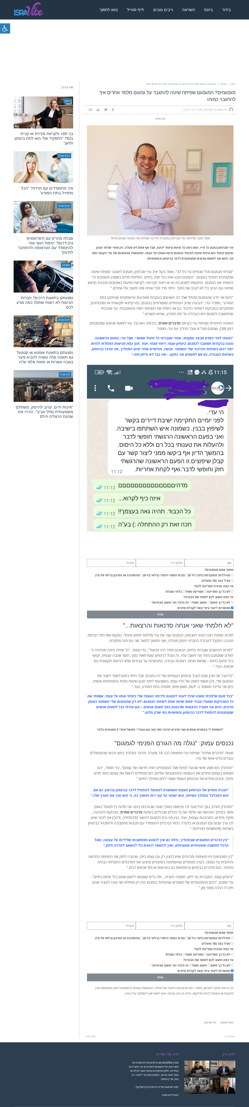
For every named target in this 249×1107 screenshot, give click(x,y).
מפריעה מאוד (194, 591)
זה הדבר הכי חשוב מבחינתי (170, 602)
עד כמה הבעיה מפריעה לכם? (213, 586)
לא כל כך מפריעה (218, 591)
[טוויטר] (105, 110)
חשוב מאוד (199, 602)
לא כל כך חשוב (220, 602)
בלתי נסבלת (174, 591)
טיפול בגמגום (227, 1022)
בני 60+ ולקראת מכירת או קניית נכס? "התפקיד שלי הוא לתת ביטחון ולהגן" (44, 138)
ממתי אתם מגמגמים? (218, 570)
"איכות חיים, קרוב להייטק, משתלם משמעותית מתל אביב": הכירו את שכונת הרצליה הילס (44, 412)
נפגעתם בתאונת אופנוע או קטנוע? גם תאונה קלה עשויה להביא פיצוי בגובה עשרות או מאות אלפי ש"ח (44, 357)
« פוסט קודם (229, 1036)
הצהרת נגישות (170, 1094)
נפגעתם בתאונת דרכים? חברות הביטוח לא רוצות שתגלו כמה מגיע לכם (45, 302)
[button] (5, 28)
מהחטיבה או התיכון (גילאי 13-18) (117, 575)
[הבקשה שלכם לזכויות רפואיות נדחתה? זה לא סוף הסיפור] (196, 1069)
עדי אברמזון (210, 1022)
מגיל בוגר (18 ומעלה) (216, 580)
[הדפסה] (98, 110)
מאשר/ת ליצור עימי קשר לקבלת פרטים (203, 608)
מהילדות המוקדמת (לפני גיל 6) (209, 575)
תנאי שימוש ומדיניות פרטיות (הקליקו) (157, 1086)
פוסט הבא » (90, 1036)
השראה (223, 84)
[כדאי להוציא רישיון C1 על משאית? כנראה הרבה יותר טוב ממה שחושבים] (196, 1086)
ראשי (233, 84)
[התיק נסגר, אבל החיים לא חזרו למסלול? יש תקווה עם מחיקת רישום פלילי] (222, 1086)
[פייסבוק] (113, 110)
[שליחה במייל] (90, 110)
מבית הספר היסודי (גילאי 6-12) (164, 575)
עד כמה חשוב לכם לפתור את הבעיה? (208, 597)
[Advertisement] (124, 50)
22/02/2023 (208, 109)
